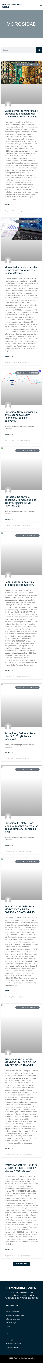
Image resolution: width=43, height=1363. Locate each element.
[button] (41, 5)
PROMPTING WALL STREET (12, 5)
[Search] (39, 50)
